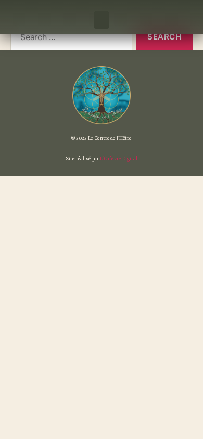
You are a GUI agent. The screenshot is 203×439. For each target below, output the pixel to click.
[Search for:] (69, 39)
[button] (101, 20)
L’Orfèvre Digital (118, 159)
